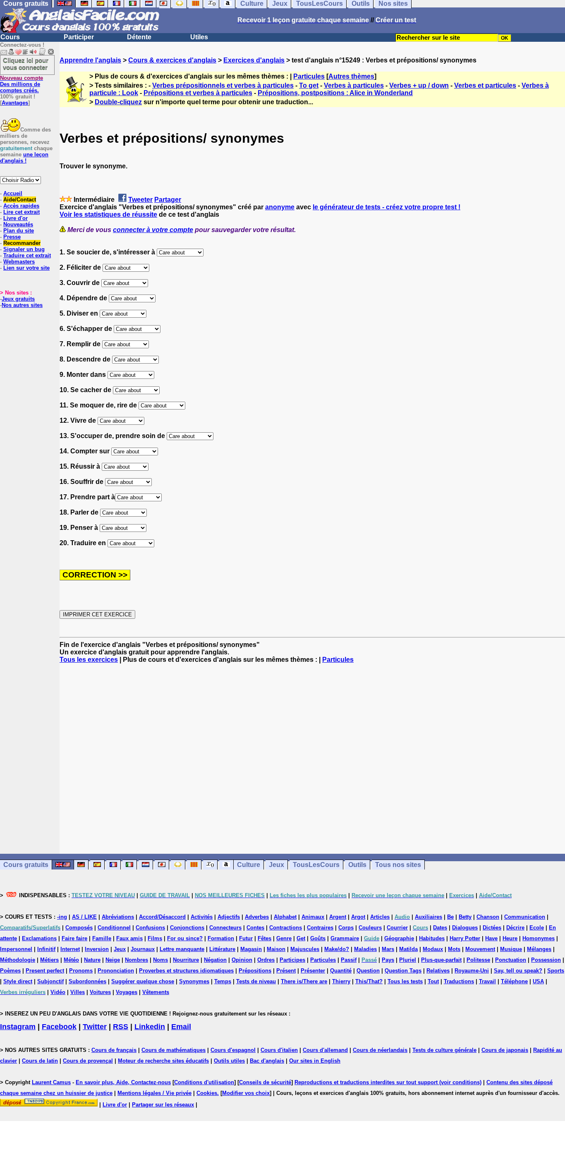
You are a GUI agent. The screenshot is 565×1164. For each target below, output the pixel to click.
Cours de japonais (504, 1050)
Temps (222, 981)
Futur (246, 938)
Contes (255, 927)
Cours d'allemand (325, 1050)
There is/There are (304, 981)
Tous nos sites (398, 864)
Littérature (222, 949)
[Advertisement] (312, 759)
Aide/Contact (19, 199)
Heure (510, 938)
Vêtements (155, 992)
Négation (215, 960)
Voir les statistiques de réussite (108, 214)
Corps (346, 927)
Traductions (459, 981)
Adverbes (257, 917)
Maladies (365, 949)
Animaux (313, 917)
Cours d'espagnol (233, 1050)
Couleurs (370, 927)
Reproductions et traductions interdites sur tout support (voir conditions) (387, 1082)
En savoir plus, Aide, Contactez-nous (123, 1082)
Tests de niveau (256, 981)
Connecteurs (225, 927)
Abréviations (118, 917)
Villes (77, 992)
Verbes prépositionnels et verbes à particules (223, 85)
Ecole (536, 927)
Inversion (97, 949)
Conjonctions (187, 927)
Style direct (17, 981)
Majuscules (304, 949)
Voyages (126, 992)
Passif (349, 960)
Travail (487, 981)
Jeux (276, 864)
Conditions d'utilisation (204, 1082)
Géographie (399, 938)
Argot (358, 917)
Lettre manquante (182, 949)
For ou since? (185, 938)
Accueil (12, 193)
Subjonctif (50, 981)
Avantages (15, 103)
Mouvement (480, 949)
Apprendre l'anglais (90, 60)
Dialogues (465, 927)
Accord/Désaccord (162, 917)
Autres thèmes (351, 76)
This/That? (369, 981)
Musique (511, 949)
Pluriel (407, 960)
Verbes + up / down (419, 85)
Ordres (266, 960)
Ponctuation (510, 960)
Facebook (59, 1027)
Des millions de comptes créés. (21, 84)
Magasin (251, 949)
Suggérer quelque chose (142, 981)
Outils (357, 864)
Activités (202, 917)
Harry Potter (465, 938)
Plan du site (18, 231)
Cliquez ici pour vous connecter (25, 64)
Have (491, 938)
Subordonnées (87, 981)
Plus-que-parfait (441, 960)
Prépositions (255, 971)
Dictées (492, 927)
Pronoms (81, 971)
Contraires (320, 927)
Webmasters (19, 262)
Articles (380, 917)
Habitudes (432, 938)
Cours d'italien (279, 1050)
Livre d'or (15, 218)
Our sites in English (314, 1061)
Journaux (143, 949)
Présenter (313, 971)
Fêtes (264, 938)
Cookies (206, 1093)
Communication (524, 917)
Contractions (285, 927)
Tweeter (140, 199)
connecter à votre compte (153, 229)
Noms (160, 960)
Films (155, 938)
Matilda (408, 949)
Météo (71, 960)
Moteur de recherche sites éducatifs (163, 1061)
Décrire (515, 927)
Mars (388, 949)
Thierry (341, 981)
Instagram (18, 1027)
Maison (276, 949)
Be (450, 917)
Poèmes (10, 971)
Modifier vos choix (246, 1093)
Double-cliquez (118, 101)
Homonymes (538, 938)
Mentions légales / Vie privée (154, 1093)
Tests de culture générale (444, 1050)
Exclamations (39, 938)
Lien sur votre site (26, 268)
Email (181, 1027)
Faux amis (129, 938)
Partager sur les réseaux (163, 1105)
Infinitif (46, 949)
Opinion (242, 960)
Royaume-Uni (472, 971)
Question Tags (403, 971)
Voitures (100, 992)
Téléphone (514, 981)
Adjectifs (229, 917)
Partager (167, 199)
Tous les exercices (89, 659)
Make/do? (336, 949)
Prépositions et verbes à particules (198, 92)
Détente (139, 37)
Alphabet (285, 917)
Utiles (199, 37)
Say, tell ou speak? (518, 971)
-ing (62, 917)
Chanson (487, 917)
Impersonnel (16, 949)
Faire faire (74, 938)
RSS (120, 1027)
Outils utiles (229, 1061)
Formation (221, 938)
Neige (112, 960)
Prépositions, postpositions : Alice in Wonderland (335, 92)
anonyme (279, 207)
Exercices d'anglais (254, 60)
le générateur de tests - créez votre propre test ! (386, 207)
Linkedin (149, 1027)
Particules (309, 76)
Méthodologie (17, 960)
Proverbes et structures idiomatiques (186, 971)
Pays (388, 960)
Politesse (478, 960)
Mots (454, 949)
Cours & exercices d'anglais (172, 60)
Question (368, 971)
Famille (101, 938)
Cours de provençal (88, 1061)
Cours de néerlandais (380, 1050)
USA (538, 981)
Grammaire (344, 938)
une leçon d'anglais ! (24, 157)
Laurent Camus (51, 1082)
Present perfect (45, 971)
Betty (465, 917)
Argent (337, 917)
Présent (286, 971)
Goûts (318, 938)
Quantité (341, 971)
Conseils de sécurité (265, 1082)
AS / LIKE (84, 917)
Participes (292, 960)
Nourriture (186, 960)
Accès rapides (21, 206)
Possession (546, 960)
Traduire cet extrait (27, 255)
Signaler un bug (24, 249)
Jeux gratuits (18, 299)
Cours (10, 37)
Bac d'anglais (267, 1061)
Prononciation (116, 971)
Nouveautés (18, 224)
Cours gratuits (25, 864)
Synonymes (194, 981)
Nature (92, 960)
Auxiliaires (428, 917)
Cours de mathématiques (173, 1050)
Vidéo (57, 992)
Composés (79, 927)
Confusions (150, 927)
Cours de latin (40, 1061)
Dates (440, 927)
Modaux (433, 949)
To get (308, 85)
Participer (79, 37)
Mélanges (539, 949)
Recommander (22, 243)
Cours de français (113, 1050)
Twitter (95, 1027)
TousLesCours (316, 864)
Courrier (397, 927)
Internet (70, 949)
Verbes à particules (354, 85)
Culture (248, 864)
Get (301, 938)
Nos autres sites (22, 305)
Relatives (438, 971)
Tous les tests (405, 981)
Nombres (136, 960)
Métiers (49, 960)
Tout (433, 981)
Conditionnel (114, 927)
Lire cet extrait (21, 212)
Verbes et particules (485, 85)
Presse (12, 237)
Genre (284, 938)
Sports (555, 971)
